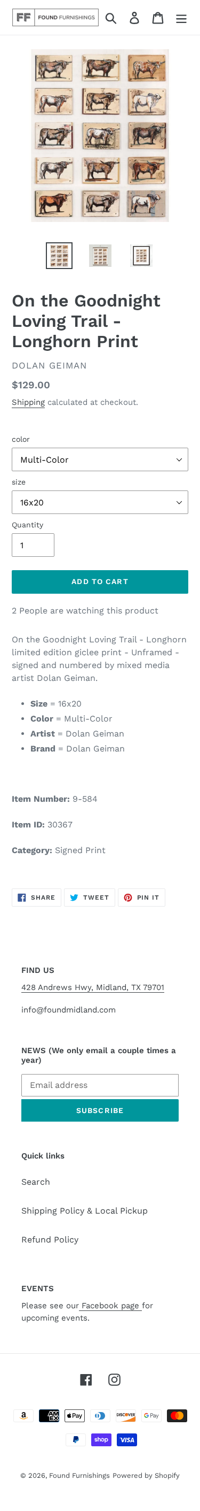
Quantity (27, 524)
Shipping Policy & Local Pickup (84, 1211)
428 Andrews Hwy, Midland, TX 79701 (92, 987)
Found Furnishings (79, 1475)
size (19, 482)
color (21, 439)
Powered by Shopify (146, 1475)
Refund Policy (49, 1239)
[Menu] (181, 17)
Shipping (28, 402)
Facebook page (110, 1305)
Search (35, 1182)
